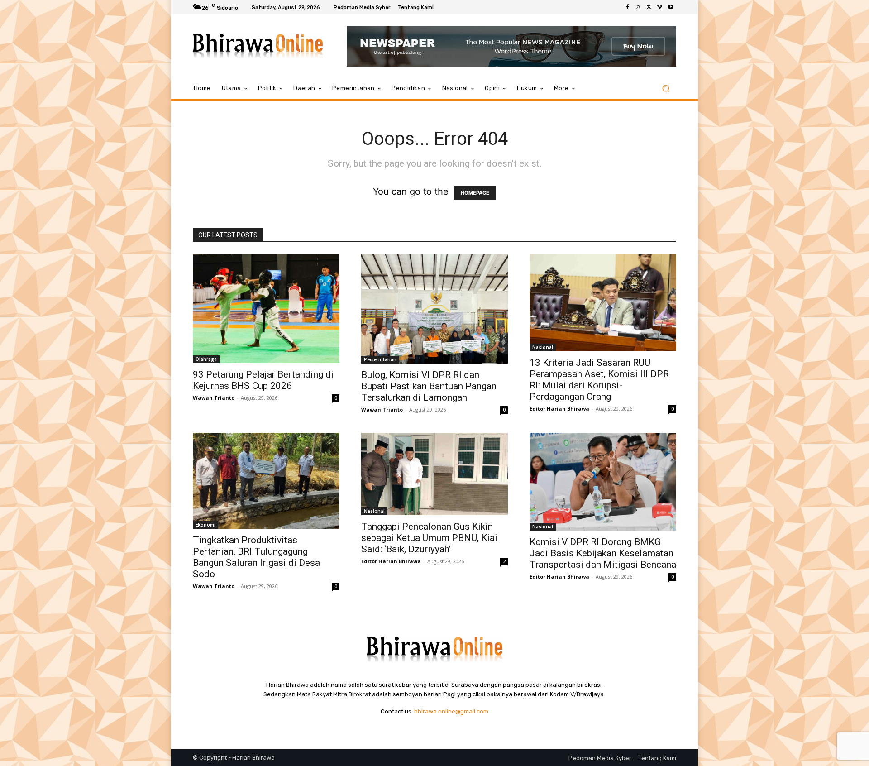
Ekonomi (205, 525)
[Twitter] (649, 7)
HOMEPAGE (475, 193)
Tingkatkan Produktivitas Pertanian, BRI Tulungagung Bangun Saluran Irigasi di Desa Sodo (256, 557)
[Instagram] (638, 7)
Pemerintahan (380, 359)
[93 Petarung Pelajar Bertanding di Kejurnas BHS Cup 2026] (266, 308)
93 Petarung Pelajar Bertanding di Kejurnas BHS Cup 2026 (263, 380)
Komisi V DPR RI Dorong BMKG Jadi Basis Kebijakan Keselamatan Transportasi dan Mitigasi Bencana (603, 553)
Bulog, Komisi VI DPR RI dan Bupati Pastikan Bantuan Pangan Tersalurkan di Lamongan (429, 386)
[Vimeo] (659, 7)
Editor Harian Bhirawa (559, 408)
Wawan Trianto (213, 397)
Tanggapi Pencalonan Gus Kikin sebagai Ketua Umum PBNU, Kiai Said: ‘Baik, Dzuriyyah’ (429, 538)
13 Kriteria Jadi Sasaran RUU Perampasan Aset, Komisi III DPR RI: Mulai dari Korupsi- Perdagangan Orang (599, 379)
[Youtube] (670, 7)
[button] (665, 88)
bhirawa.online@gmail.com (451, 711)
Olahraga (206, 359)
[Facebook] (627, 7)
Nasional (542, 347)
